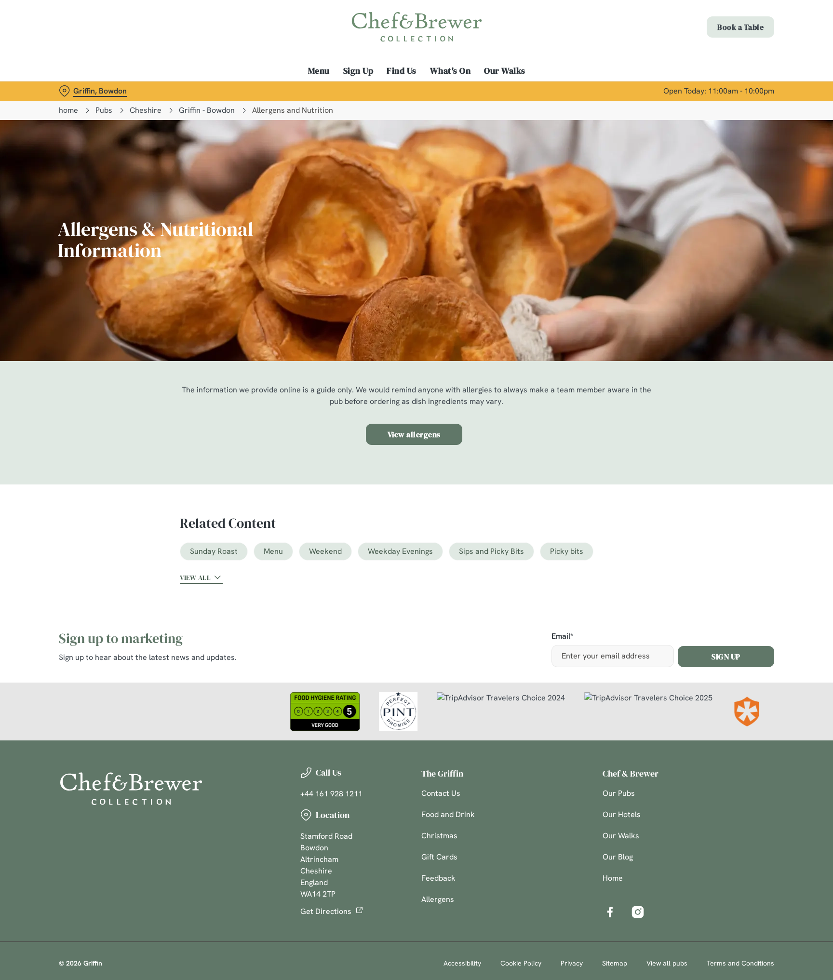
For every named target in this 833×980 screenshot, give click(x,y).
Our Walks (621, 836)
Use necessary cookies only (733, 57)
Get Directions (325, 911)
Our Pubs (619, 793)
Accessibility (462, 963)
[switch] (296, 89)
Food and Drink (448, 814)
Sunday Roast (214, 551)
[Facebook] (610, 912)
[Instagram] (638, 912)
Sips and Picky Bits (491, 551)
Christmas (439, 836)
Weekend (325, 551)
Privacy (572, 963)
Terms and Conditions (740, 963)
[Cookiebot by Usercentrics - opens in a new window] (82, 89)
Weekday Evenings (400, 551)
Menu (273, 551)
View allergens (414, 434)
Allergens (437, 899)
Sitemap (614, 963)
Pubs (103, 110)
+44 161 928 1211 (331, 794)
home (68, 110)
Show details (521, 89)
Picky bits (566, 551)
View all (195, 577)
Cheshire (145, 110)
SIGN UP (726, 656)
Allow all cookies (733, 25)
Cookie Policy (520, 963)
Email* (562, 636)
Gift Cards (439, 857)
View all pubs (666, 963)
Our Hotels (622, 814)
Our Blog (618, 857)
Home (613, 878)
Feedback (438, 878)
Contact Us (440, 793)
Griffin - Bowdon (207, 110)
